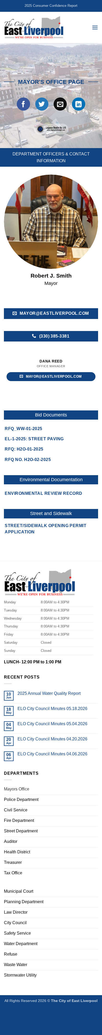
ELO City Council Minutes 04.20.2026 (52, 739)
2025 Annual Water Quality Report (49, 693)
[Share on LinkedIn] (78, 104)
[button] (95, 27)
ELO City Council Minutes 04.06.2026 (52, 754)
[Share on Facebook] (23, 104)
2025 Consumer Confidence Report (51, 6)
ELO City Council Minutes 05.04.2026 (52, 724)
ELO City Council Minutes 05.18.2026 (52, 708)
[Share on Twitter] (41, 104)
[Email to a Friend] (60, 104)
